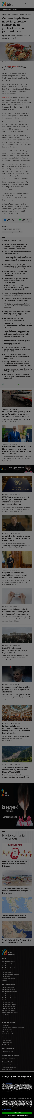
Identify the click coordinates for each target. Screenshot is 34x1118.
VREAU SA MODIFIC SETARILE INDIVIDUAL (17, 1115)
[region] (17, 1094)
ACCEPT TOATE (17, 1113)
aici (29, 1090)
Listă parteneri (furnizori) (6, 1109)
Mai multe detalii (9, 1083)
